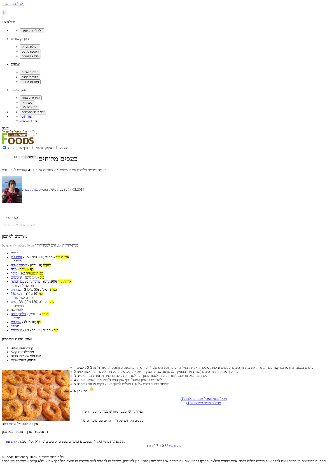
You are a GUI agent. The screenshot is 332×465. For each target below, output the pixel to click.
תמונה (64, 148)
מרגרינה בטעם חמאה (25, 281)
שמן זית (16, 289)
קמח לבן (16, 257)
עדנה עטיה (29, 189)
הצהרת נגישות (30, 120)
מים (13, 302)
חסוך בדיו (18, 157)
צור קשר (26, 116)
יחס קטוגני (177, 446)
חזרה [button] (5, 128)
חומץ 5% (17, 293)
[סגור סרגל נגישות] (3, 12)
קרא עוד (11, 441)
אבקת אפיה (19, 265)
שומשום (16, 277)
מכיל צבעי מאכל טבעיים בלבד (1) (203, 399)
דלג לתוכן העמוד (13, 4)
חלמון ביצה (18, 314)
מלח (13, 269)
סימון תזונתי (44, 148)
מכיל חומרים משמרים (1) (203, 403)
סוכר (14, 273)
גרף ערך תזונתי (17, 148)
